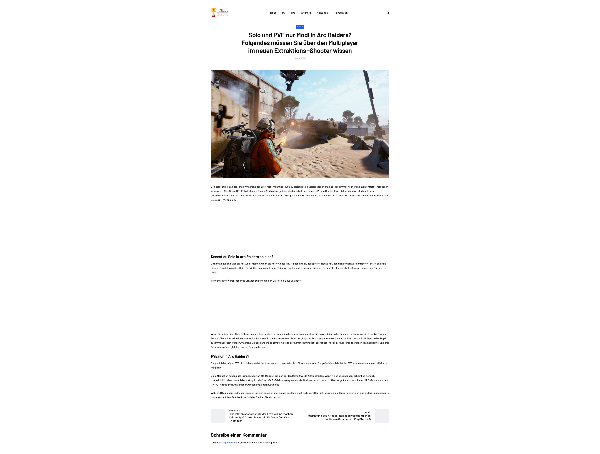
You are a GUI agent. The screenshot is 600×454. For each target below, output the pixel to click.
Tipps (273, 12)
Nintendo (322, 12)
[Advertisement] (300, 228)
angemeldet (228, 442)
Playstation (341, 12)
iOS (293, 12)
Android (306, 12)
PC (284, 12)
